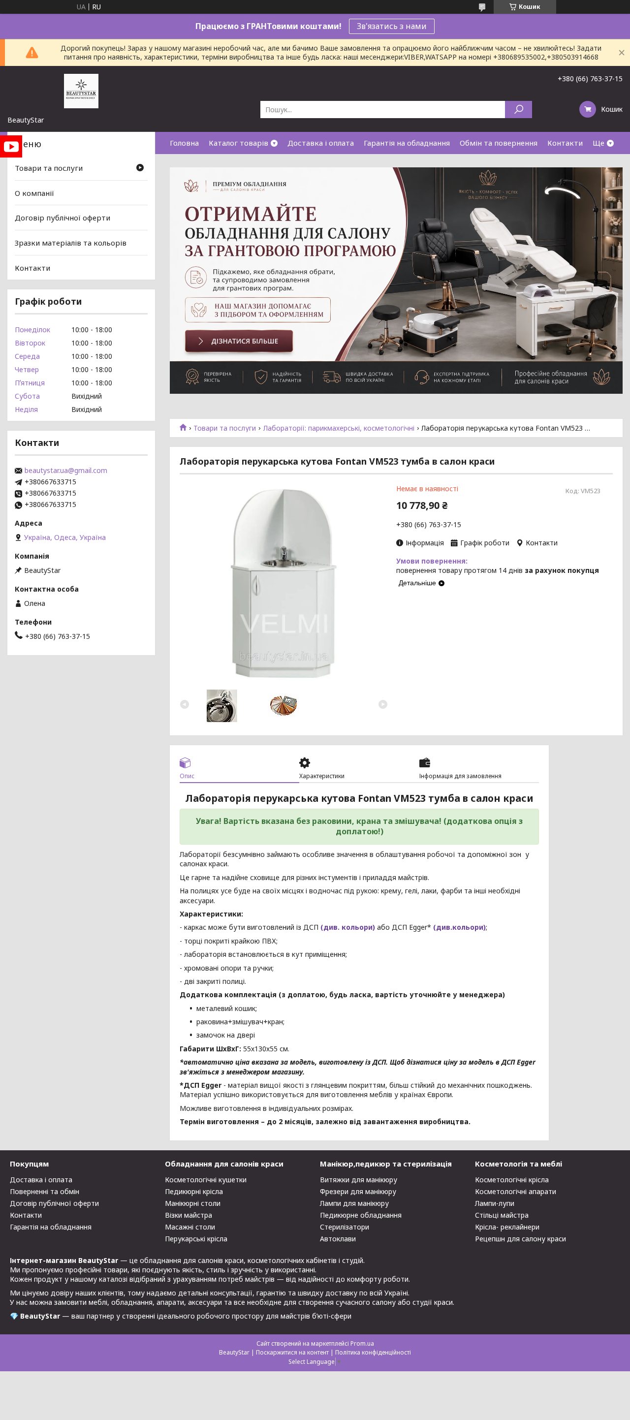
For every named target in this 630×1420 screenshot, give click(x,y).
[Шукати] (518, 109)
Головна (184, 143)
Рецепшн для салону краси (520, 1238)
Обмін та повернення (498, 143)
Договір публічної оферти (62, 217)
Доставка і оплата (320, 143)
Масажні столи (190, 1226)
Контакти (565, 143)
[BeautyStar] (81, 90)
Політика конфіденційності (373, 1352)
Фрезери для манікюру (358, 1191)
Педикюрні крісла (194, 1191)
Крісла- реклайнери (507, 1226)
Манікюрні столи (192, 1203)
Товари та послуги (224, 428)
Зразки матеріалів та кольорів (70, 243)
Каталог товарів (238, 143)
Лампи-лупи (494, 1203)
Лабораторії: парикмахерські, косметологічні (338, 428)
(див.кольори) (459, 927)
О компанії (34, 193)
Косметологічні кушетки (206, 1179)
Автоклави (338, 1238)
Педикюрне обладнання (361, 1215)
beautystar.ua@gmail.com (66, 470)
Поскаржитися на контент (292, 1352)
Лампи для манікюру (354, 1203)
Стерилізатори (344, 1226)
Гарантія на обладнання (407, 143)
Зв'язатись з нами (392, 26)
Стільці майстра (502, 1215)
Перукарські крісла (196, 1238)
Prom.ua (362, 1343)
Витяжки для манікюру (358, 1179)
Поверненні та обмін (44, 1191)
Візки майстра (188, 1215)
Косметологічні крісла (512, 1179)
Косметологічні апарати (515, 1191)
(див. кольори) (347, 927)
